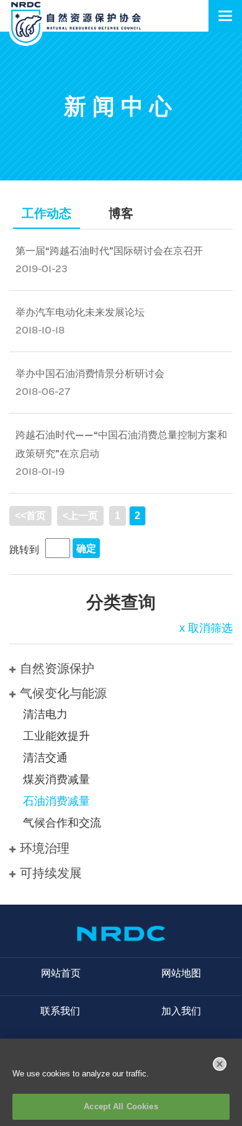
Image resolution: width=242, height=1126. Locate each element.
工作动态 (46, 213)
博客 (121, 213)
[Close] (219, 1064)
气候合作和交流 (62, 823)
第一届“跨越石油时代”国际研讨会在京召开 (109, 251)
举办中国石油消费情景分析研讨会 (90, 373)
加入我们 (181, 1011)
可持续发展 (51, 873)
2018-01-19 (40, 471)
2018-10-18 (40, 330)
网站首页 (61, 973)
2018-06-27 (43, 391)
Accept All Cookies (121, 1106)
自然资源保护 (57, 668)
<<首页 (30, 515)
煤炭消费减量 (56, 779)
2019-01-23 (42, 269)
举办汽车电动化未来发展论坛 (80, 312)
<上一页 (80, 515)
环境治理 (44, 848)
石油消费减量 (56, 801)
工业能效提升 (56, 736)
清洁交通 (45, 757)
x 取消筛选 (206, 628)
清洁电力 (45, 714)
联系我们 (60, 1011)
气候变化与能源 (63, 693)
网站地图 (181, 973)
